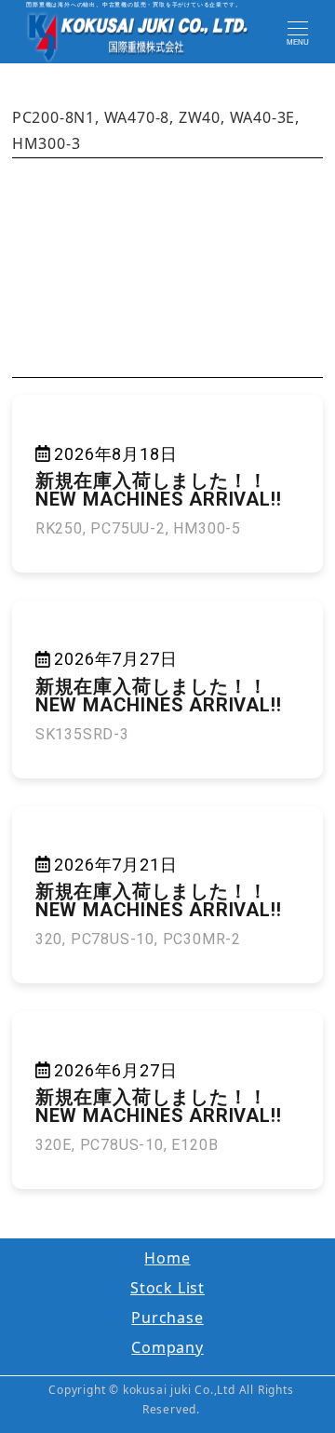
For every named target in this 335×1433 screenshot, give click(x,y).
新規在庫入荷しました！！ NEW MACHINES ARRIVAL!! (158, 489)
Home (167, 1258)
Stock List (167, 1288)
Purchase (167, 1317)
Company (167, 1347)
